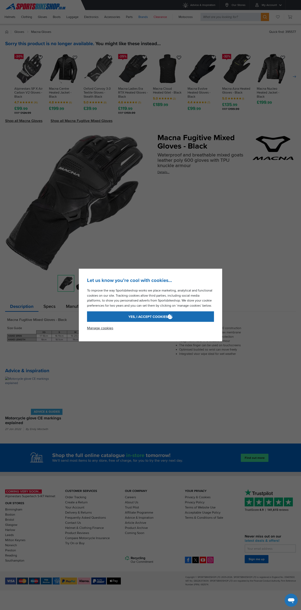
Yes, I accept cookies (148, 317)
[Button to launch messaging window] (291, 600)
